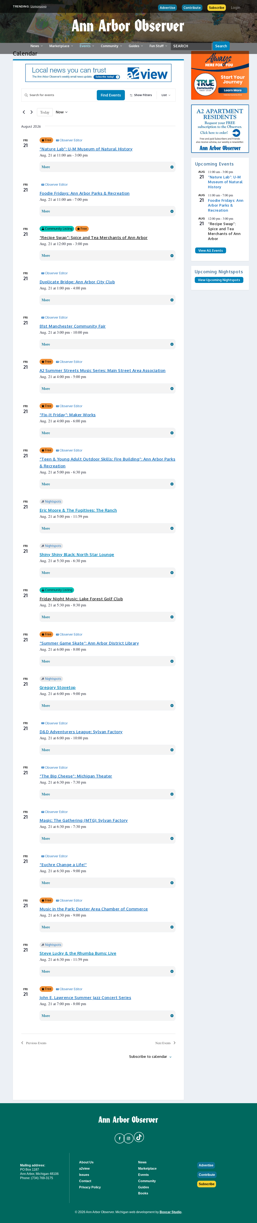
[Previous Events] (23, 112)
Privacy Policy (90, 1187)
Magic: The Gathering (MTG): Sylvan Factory (84, 820)
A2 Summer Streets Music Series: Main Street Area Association (103, 370)
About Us (86, 1162)
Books (143, 1193)
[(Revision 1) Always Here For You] (220, 75)
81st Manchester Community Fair (73, 326)
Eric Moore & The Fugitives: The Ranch (78, 510)
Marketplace (59, 46)
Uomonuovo (39, 6)
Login (235, 7)
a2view (84, 1168)
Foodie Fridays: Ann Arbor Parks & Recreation (85, 193)
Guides (134, 46)
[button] (118, 1136)
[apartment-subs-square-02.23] (220, 129)
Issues (84, 1174)
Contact (85, 1181)
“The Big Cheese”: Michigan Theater (76, 776)
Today (45, 112)
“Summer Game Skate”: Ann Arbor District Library (89, 643)
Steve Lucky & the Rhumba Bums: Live (78, 953)
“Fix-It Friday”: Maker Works (68, 414)
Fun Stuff (157, 46)
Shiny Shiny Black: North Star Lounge (77, 554)
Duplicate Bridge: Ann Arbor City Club (77, 281)
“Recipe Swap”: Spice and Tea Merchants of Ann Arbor (94, 237)
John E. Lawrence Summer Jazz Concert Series (85, 997)
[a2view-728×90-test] (98, 80)
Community (109, 46)
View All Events (210, 251)
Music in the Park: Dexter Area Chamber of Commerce (94, 908)
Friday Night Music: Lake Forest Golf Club (81, 598)
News (35, 46)
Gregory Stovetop (58, 687)
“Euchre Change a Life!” (63, 864)
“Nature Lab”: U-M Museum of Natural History (86, 148)
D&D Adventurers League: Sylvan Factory (81, 731)
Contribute (192, 7)
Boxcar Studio (171, 1212)
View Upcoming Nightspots (219, 280)
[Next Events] (31, 112)
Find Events (111, 95)
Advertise (167, 7)
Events (85, 46)
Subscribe (216, 7)
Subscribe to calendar (148, 1056)
